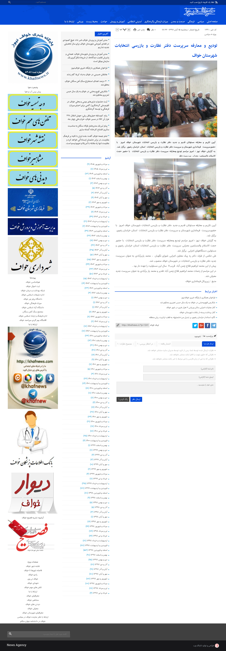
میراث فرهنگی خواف (32, 303)
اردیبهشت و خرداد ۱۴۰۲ (97, 326)
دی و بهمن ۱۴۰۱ (100, 345)
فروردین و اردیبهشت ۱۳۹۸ (96, 545)
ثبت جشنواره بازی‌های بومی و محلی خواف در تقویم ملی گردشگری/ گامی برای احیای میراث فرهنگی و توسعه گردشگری (88, 105)
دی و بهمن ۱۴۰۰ (100, 397)
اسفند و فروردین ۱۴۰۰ (98, 388)
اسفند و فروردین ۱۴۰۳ (98, 231)
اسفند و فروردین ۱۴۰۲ (98, 288)
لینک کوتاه (154, 325)
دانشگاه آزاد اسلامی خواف (33, 307)
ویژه (214, 34)
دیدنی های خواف (33, 604)
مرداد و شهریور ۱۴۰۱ (99, 369)
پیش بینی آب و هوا (33, 91)
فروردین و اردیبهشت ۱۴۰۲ (96, 331)
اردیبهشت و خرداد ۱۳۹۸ (97, 540)
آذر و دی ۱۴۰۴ (101, 188)
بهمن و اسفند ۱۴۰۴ (99, 178)
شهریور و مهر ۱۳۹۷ (99, 578)
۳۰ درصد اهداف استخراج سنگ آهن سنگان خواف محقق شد (87, 83)
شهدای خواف (32, 583)
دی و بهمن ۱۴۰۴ (100, 183)
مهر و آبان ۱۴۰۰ (101, 412)
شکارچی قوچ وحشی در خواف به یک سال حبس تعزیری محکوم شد (187, 302)
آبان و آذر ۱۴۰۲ (101, 307)
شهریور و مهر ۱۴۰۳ (99, 259)
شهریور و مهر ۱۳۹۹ (99, 469)
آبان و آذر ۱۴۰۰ (101, 407)
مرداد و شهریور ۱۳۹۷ (98, 583)
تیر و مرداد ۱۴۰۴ (100, 212)
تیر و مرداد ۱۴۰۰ (100, 426)
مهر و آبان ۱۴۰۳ (100, 254)
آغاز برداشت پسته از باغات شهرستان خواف (197, 312)
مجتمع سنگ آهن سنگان (33, 311)
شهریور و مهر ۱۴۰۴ (99, 202)
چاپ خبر (141, 29)
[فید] (216, 2)
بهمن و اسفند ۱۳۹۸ (99, 497)
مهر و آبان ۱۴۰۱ (101, 359)
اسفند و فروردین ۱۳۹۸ (97, 493)
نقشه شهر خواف (33, 566)
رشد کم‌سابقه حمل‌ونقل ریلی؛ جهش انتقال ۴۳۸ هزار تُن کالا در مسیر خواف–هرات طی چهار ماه (88, 117)
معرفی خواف (33, 608)
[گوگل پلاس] (201, 325)
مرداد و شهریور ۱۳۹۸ (98, 526)
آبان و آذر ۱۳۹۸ (100, 512)
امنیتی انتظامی (134, 22)
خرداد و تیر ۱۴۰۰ (100, 431)
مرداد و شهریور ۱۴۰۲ (99, 316)
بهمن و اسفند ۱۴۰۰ (99, 393)
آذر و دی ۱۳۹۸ (101, 507)
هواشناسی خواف (33, 282)
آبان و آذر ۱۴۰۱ (101, 354)
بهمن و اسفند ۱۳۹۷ (99, 555)
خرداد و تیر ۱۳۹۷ (100, 593)
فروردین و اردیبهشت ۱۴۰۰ (96, 440)
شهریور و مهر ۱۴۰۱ (99, 364)
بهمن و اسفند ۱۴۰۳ (99, 235)
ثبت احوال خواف (33, 286)
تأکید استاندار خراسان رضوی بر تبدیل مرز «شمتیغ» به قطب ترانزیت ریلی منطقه (182, 317)
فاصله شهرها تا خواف (33, 570)
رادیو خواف (32, 574)
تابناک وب (197, 645)
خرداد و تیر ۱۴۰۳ (100, 273)
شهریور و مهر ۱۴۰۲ (99, 312)
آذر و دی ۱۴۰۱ (101, 350)
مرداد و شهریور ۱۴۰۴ (98, 207)
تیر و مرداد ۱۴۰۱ (101, 374)
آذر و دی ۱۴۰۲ (101, 302)
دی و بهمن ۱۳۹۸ (100, 502)
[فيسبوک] (207, 325)
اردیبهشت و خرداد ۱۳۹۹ (97, 483)
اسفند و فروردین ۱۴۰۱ (98, 335)
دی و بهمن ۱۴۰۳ (100, 240)
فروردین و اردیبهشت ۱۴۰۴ (96, 226)
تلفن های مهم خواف (33, 587)
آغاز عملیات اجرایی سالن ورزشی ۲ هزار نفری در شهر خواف (190, 307)
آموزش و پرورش (117, 22)
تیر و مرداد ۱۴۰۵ (100, 169)
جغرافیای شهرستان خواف (32, 612)
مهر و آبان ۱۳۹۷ (100, 574)
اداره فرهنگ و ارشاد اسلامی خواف (33, 316)
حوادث (104, 22)
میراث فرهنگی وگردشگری (156, 22)
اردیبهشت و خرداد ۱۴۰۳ (97, 278)
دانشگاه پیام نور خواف (32, 299)
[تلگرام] (213, 325)
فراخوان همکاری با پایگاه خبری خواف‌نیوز (198, 297)
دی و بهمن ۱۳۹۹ (100, 450)
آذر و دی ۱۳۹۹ (101, 455)
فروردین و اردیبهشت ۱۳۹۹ (96, 488)
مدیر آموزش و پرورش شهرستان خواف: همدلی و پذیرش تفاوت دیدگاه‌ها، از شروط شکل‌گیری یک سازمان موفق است (87, 57)
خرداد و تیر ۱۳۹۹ (100, 478)
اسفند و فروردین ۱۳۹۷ (97, 550)
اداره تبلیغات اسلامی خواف (32, 294)
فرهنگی (191, 22)
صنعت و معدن (178, 22)
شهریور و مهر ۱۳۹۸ (99, 521)
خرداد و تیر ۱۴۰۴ (100, 216)
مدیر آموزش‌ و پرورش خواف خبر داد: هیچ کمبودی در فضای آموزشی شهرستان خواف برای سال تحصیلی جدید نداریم (86, 43)
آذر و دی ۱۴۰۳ (101, 245)
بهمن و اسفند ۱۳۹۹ (99, 445)
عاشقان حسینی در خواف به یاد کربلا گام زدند (87, 75)
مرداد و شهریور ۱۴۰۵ (98, 164)
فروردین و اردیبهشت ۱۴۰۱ (96, 383)
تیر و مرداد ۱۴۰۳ (100, 269)
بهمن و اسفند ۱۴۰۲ (99, 293)
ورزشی (80, 22)
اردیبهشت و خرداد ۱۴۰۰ (97, 435)
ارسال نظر (136, 399)
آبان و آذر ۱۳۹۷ (100, 569)
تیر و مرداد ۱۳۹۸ (100, 531)
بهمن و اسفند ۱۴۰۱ (99, 340)
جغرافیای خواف (32, 596)
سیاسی (200, 22)
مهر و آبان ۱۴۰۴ (100, 197)
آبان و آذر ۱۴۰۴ (101, 192)
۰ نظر (153, 29)
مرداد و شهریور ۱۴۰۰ (99, 421)
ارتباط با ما (69, 22)
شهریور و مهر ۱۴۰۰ (99, 416)
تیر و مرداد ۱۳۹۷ (100, 588)
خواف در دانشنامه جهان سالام (33, 621)
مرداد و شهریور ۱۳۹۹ (98, 474)
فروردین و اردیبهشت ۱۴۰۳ (96, 283)
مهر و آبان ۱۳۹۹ (100, 464)
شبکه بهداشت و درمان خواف (33, 290)
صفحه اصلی (212, 22)
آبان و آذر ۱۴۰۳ (100, 250)
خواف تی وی (33, 579)
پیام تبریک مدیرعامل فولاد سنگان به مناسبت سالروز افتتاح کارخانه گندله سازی (88, 128)
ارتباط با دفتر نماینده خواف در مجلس (32, 617)
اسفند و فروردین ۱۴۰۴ (98, 173)
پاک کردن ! (123, 399)
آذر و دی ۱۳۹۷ (101, 564)
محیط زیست (92, 22)
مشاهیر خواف (33, 600)
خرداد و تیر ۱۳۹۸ (100, 536)
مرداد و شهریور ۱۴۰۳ (98, 264)
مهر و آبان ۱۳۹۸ (100, 516)
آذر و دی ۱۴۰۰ (101, 402)
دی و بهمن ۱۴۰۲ (100, 297)
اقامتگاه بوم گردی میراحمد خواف (32, 320)
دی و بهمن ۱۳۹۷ (100, 559)
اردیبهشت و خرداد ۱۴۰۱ (97, 378)
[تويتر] (195, 325)
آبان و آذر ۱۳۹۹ (100, 459)
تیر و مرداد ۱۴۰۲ (100, 321)
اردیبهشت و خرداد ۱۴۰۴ (97, 221)
